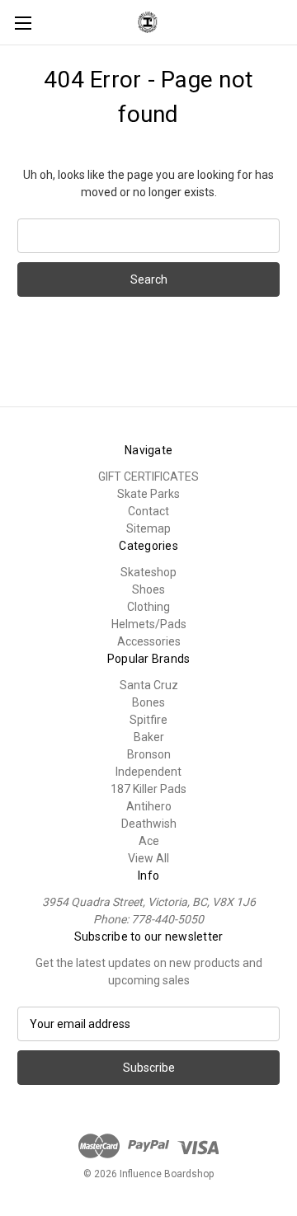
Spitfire (148, 719)
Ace (149, 840)
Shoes (148, 589)
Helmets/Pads (148, 624)
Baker (149, 737)
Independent (149, 771)
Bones (148, 702)
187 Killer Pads (148, 789)
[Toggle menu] (22, 22)
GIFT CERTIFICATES (148, 476)
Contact (148, 511)
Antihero (149, 806)
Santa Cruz (149, 685)
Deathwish (149, 823)
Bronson (149, 754)
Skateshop (148, 572)
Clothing (148, 606)
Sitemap (148, 528)
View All (148, 858)
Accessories (149, 641)
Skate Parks (148, 493)
